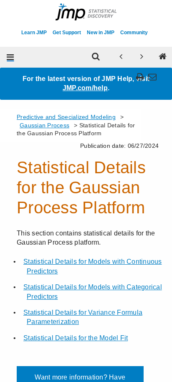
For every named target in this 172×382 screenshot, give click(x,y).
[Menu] (10, 57)
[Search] (96, 57)
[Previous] (121, 57)
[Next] (142, 57)
